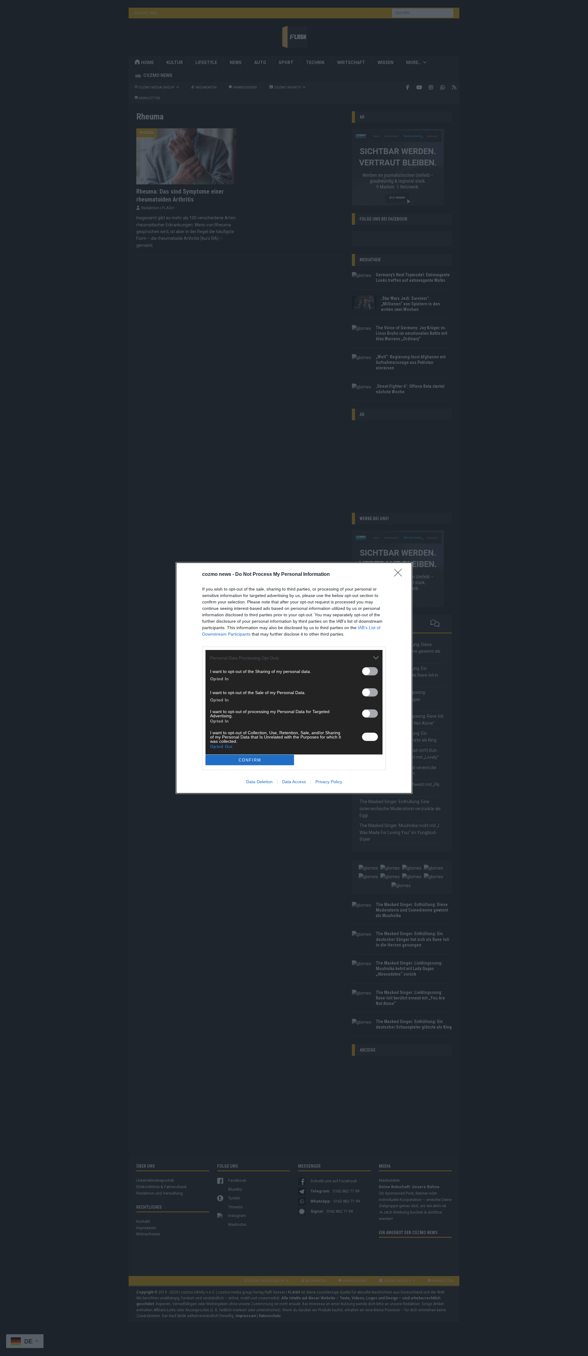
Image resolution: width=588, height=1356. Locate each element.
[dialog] (294, 678)
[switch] (370, 671)
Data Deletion (259, 781)
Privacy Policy (328, 781)
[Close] (400, 574)
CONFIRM (250, 760)
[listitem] (294, 658)
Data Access (294, 781)
